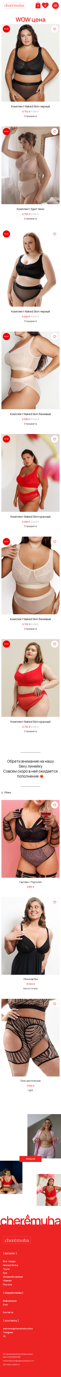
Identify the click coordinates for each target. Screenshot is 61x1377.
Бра (5, 1272)
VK (4, 1336)
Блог (5, 1304)
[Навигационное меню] (55, 6)
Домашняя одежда (13, 1276)
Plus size (7, 1284)
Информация (10, 1300)
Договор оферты (11, 1364)
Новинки (7, 1280)
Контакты (8, 1312)
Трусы (6, 1269)
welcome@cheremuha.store (18, 1328)
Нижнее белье (10, 1265)
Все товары (9, 1261)
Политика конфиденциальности (18, 1360)
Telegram (8, 1332)
